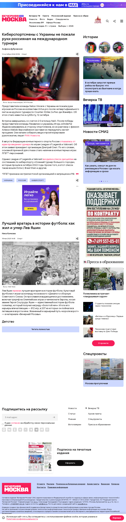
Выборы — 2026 (65, 26)
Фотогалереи (74, 425)
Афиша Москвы (53, 22)
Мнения (72, 419)
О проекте (103, 343)
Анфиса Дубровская (12, 49)
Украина (8, 180)
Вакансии (105, 484)
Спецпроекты (62, 19)
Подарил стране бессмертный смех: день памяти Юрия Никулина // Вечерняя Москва (104, 47)
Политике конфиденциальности (22, 519)
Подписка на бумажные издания (70, 484)
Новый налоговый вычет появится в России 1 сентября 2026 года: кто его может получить (103, 67)
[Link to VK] (9, 430)
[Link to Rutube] (42, 430)
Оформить (70, 463)
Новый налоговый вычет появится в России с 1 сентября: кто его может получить (102, 85)
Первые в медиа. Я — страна (42, 26)
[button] (119, 47)
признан (17, 290)
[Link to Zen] (20, 430)
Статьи (71, 414)
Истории (90, 37)
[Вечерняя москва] (16, 488)
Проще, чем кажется (98, 143)
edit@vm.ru (43, 504)
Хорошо (117, 518)
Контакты (41, 487)
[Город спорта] (98, 21)
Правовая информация (57, 487)
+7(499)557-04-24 (17, 504)
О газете (41, 484)
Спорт (24, 54)
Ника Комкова (9, 233)
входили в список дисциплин (58, 159)
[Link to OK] (15, 430)
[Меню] (121, 21)
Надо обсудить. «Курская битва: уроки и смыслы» (103, 115)
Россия (22, 180)
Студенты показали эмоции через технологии (107, 304)
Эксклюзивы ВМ (36, 22)
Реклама (50, 484)
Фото (42, 19)
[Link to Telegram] (31, 430)
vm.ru (35, 502)
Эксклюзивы (93, 60)
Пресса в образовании (84, 16)
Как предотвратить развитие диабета (103, 150)
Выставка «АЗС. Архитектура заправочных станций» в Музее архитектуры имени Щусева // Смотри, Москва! (90, 47)
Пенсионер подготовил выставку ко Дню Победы (106, 330)
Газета (46, 16)
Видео (50, 19)
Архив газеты (94, 414)
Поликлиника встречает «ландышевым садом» (96, 295)
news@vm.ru (82, 504)
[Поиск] (107, 21)
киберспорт (38, 180)
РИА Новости (32, 135)
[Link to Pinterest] (47, 430)
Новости (33, 19)
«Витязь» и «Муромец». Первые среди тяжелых (109, 317)
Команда (115, 484)
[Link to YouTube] (26, 430)
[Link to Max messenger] (4, 430)
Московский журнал (61, 16)
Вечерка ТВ (34, 16)
